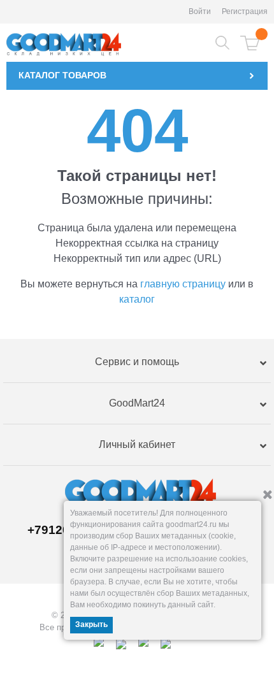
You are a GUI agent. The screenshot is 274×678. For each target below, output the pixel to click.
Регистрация (245, 11)
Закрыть (91, 624)
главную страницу (183, 283)
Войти (200, 11)
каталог (137, 299)
